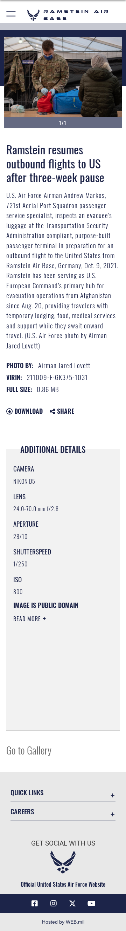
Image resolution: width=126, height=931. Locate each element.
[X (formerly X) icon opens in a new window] (72, 903)
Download (28, 411)
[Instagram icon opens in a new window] (53, 903)
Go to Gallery (28, 749)
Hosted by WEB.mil (63, 922)
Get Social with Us (63, 843)
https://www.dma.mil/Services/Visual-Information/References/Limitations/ (55, 717)
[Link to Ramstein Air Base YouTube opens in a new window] (91, 903)
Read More (28, 619)
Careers (22, 811)
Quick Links (26, 792)
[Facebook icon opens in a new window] (34, 903)
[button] (11, 15)
